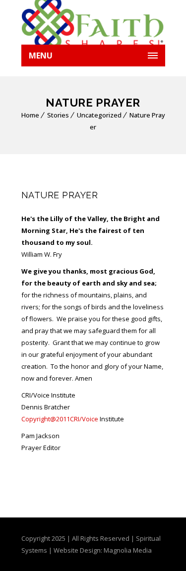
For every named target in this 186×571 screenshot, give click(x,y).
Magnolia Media (128, 550)
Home (30, 115)
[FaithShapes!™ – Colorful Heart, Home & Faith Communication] (93, 22)
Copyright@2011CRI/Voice (59, 418)
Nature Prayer (59, 195)
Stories (58, 115)
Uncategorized (99, 115)
